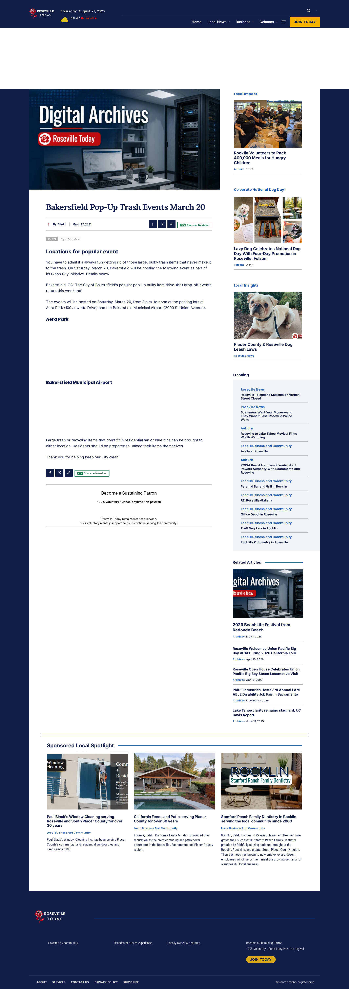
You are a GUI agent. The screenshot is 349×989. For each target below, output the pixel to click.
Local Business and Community (266, 445)
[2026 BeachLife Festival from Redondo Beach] (268, 593)
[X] (162, 224)
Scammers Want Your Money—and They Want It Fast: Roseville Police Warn (266, 416)
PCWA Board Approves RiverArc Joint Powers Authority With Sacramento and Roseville (270, 468)
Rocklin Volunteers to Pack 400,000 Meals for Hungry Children (260, 158)
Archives (239, 636)
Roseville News (244, 355)
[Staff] (49, 224)
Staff (62, 224)
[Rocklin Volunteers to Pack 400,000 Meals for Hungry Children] (268, 124)
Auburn (239, 169)
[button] (308, 10)
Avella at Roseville (254, 451)
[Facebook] (153, 224)
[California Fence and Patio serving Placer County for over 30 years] (174, 781)
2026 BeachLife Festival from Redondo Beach (261, 627)
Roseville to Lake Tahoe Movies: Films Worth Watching (269, 435)
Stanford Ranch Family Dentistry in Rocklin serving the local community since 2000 (258, 819)
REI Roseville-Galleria (256, 500)
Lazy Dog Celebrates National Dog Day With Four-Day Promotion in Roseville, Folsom (267, 253)
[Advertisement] (174, 58)
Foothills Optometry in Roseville (264, 542)
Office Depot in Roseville (259, 514)
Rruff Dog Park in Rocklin (259, 528)
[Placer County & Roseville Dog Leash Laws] (268, 315)
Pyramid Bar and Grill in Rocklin (264, 486)
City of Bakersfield (70, 239)
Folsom (239, 265)
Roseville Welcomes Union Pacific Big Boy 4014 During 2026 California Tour (264, 651)
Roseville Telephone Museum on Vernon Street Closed (270, 396)
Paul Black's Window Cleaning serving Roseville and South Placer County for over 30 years (84, 821)
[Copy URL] (171, 224)
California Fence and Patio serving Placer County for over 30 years (170, 819)
